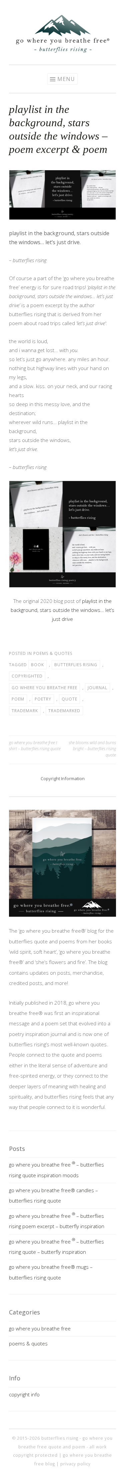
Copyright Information (63, 778)
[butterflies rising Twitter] (63, 7)
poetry (43, 699)
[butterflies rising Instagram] (43, 7)
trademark (25, 711)
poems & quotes (52, 653)
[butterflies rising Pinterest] (53, 7)
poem (18, 699)
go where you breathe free (44, 688)
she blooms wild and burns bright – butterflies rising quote (92, 749)
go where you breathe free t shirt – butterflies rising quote (35, 745)
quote (69, 699)
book (37, 665)
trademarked (64, 711)
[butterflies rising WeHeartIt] (83, 7)
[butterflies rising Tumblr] (73, 7)
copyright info (24, 1394)
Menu (66, 79)
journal (97, 688)
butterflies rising (75, 665)
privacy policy (75, 1464)
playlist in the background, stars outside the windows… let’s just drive (62, 610)
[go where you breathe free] (62, 50)
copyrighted (27, 676)
